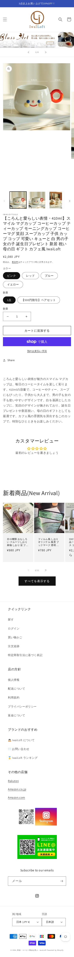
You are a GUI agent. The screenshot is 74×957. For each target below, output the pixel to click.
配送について (16, 688)
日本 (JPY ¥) (23, 922)
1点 (9, 300)
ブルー (49, 275)
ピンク (11, 275)
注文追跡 (13, 646)
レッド (30, 275)
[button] (5, 19)
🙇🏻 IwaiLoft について (21, 740)
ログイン (13, 628)
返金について (16, 715)
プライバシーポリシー (22, 706)
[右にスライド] (69, 201)
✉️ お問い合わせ (18, 749)
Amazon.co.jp (17, 789)
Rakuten (13, 781)
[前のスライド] (28, 52)
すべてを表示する (37, 581)
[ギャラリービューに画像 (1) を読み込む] (18, 200)
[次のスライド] (45, 52)
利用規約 (13, 697)
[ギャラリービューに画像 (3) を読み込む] (55, 200)
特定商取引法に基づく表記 (25, 655)
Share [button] (11, 360)
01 (37, 39)
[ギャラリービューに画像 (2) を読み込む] (36, 200)
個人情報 (13, 680)
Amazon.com (16, 797)
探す (11, 619)
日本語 (50, 922)
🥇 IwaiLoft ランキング (23, 758)
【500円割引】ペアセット (39, 300)
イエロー (13, 284)
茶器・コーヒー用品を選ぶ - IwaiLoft (31, 950)
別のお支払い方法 (37, 351)
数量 (5, 308)
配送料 (15, 262)
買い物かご (15, 637)
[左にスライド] (4, 201)
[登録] (61, 881)
